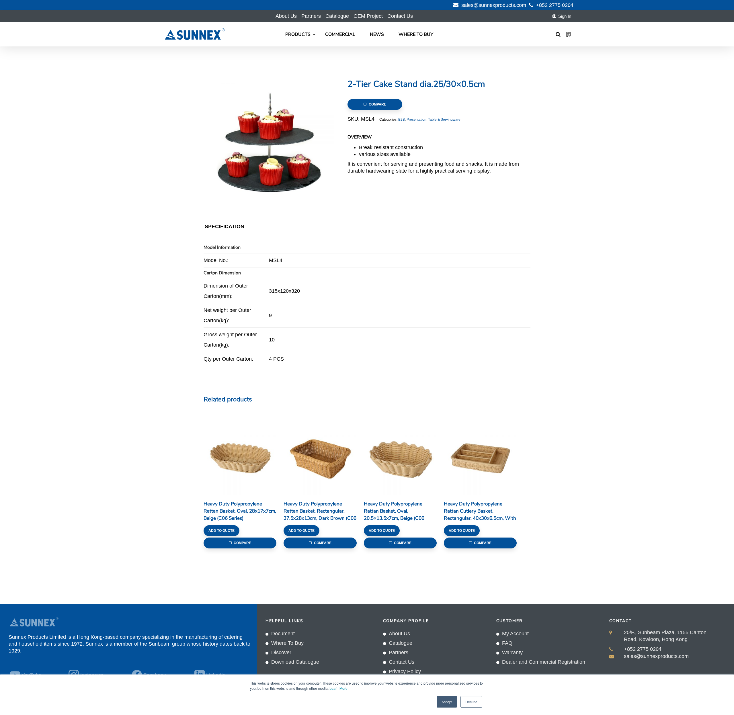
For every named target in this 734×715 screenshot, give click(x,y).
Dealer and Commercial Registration (543, 662)
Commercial (340, 34)
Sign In (564, 16)
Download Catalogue (295, 662)
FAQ (507, 643)
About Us (286, 16)
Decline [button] (471, 701)
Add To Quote (221, 531)
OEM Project (368, 16)
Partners (311, 16)
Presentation (416, 120)
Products (298, 34)
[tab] (224, 228)
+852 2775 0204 (554, 5)
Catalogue (337, 16)
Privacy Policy (405, 671)
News (377, 34)
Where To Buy (416, 34)
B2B (401, 120)
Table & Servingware (444, 120)
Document (283, 633)
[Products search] (558, 34)
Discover (281, 652)
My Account (515, 633)
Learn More (338, 688)
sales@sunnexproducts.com (493, 5)
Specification (224, 226)
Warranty (512, 652)
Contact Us (400, 16)
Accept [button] (447, 701)
